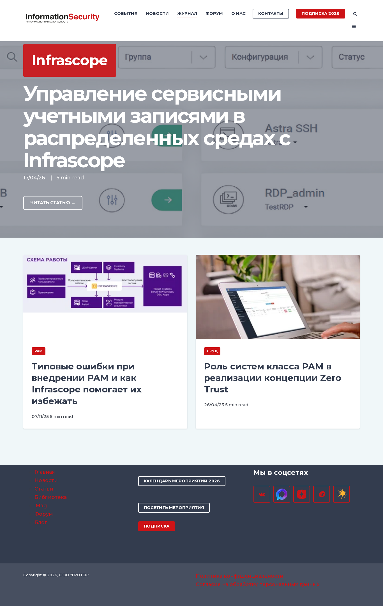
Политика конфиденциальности (239, 576)
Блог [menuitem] (40, 522)
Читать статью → (52, 202)
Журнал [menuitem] (187, 13)
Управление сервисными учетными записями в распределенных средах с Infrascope (156, 127)
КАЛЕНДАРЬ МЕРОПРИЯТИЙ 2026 (182, 481)
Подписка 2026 (321, 13)
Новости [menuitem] (157, 13)
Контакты (270, 13)
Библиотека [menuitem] (50, 497)
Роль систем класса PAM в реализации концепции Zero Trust (272, 378)
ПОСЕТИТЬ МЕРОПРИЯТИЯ (174, 507)
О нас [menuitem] (238, 13)
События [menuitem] (125, 13)
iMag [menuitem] (40, 505)
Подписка (156, 526)
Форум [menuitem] (214, 13)
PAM (38, 351)
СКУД (212, 351)
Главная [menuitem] (44, 472)
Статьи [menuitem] (43, 489)
